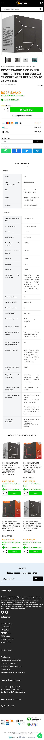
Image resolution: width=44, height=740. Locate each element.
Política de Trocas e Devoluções (11, 666)
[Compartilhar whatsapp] (6, 151)
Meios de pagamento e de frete (11, 660)
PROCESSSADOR (20, 66)
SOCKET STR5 (31, 66)
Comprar (28, 109)
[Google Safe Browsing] (32, 724)
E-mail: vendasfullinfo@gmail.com (14, 692)
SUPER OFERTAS (6, 624)
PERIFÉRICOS (5, 633)
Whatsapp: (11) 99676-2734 (12, 689)
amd (42, 85)
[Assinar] (38, 579)
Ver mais (14, 493)
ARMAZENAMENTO (7, 639)
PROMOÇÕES (6, 627)
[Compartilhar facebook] (16, 151)
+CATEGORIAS (6, 642)
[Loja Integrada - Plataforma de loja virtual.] (26, 737)
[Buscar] (40, 9)
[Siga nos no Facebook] (2, 612)
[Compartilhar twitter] (27, 151)
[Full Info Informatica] (22, 3)
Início (4, 66)
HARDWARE (10, 66)
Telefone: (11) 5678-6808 (11, 687)
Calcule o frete (5, 138)
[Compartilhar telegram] (37, 151)
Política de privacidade (8, 663)
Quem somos (5, 669)
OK (38, 141)
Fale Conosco (5, 657)
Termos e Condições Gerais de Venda (13, 672)
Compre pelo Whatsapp (23, 115)
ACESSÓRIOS (5, 636)
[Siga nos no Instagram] (6, 612)
